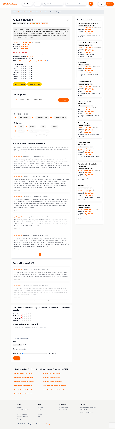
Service (16, 320)
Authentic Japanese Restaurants (24, 381)
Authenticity (17, 316)
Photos (40, 414)
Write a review (20, 84)
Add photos (17, 342)
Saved (39, 409)
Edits (39, 416)
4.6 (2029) (36, 23)
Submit (17, 358)
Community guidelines (23, 409)
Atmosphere (38, 100)
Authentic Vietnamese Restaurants (53, 390)
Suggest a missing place (86, 412)
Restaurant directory (22, 416)
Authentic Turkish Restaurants (52, 381)
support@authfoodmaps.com (88, 407)
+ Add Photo (63, 100)
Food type (27, 4)
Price (37, 4)
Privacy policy (20, 412)
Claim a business (63, 407)
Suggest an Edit (35, 84)
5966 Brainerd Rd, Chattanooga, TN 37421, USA (33, 61)
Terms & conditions (22, 414)
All (16, 100)
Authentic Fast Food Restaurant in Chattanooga (33, 12)
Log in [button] (101, 4)
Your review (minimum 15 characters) (25, 324)
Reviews (40, 412)
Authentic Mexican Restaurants (23, 377)
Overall (15, 314)
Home (14, 12)
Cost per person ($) (19, 349)
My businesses (63, 409)
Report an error (84, 409)
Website (29, 56)
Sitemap (19, 419)
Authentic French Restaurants (23, 390)
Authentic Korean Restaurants (23, 394)
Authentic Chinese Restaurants (23, 373)
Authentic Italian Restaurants (23, 386)
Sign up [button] (109, 3)
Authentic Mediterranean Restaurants (54, 386)
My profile (40, 407)
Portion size (17, 353)
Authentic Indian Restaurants (52, 373)
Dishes (29, 100)
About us (19, 407)
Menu (22, 100)
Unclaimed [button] (45, 23)
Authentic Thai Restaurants (51, 377)
